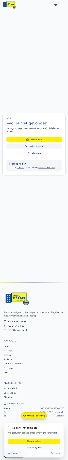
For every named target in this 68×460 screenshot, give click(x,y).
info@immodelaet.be (18, 330)
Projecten (8, 359)
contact (20, 167)
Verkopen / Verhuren (14, 363)
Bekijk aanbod (37, 146)
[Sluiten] (59, 427)
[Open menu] (63, 5)
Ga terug (36, 153)
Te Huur (7, 354)
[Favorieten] (55, 5)
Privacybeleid (10, 388)
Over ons (8, 367)
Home (7, 346)
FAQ (6, 372)
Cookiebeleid (55, 453)
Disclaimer (9, 397)
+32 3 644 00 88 (46, 167)
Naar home (36, 139)
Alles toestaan (34, 441)
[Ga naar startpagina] (17, 299)
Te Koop (8, 350)
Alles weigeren (34, 447)
